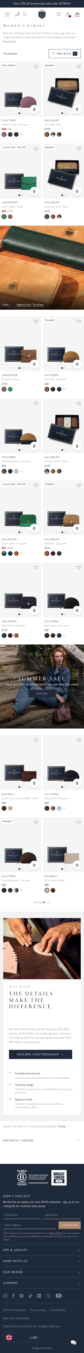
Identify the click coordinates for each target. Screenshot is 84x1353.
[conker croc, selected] (4, 808)
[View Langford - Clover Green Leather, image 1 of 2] (20, 170)
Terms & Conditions (15, 1310)
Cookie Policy (58, 1310)
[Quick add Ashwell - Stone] (77, 865)
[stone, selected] (46, 890)
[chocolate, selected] (4, 890)
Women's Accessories (43, 1126)
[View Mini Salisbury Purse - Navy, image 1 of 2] (20, 589)
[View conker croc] (53, 890)
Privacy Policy (55, 1233)
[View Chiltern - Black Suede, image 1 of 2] (63, 589)
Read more (9, 41)
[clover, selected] (4, 216)
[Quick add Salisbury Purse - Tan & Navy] (77, 191)
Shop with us (15, 1261)
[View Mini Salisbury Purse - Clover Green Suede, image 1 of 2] (20, 507)
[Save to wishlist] (35, 66)
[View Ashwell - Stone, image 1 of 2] (63, 844)
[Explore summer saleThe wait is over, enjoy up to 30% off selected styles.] (42, 268)
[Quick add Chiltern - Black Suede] (77, 610)
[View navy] (10, 134)
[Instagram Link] (5, 1296)
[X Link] (48, 1296)
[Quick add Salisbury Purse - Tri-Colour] (77, 446)
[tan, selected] (46, 134)
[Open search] (24, 14)
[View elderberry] (53, 553)
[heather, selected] (4, 134)
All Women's (20, 1126)
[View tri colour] (53, 134)
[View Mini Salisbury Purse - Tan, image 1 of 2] (63, 507)
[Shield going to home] (42, 14)
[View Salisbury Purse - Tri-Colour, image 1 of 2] (63, 425)
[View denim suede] (16, 890)
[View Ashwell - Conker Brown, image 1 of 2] (20, 762)
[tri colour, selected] (46, 471)
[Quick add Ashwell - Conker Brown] (34, 783)
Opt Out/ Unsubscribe (16, 1318)
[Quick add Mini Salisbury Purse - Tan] (77, 528)
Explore (42, 693)
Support (10, 1283)
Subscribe (69, 1225)
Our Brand (13, 1272)
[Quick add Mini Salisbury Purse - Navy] (34, 610)
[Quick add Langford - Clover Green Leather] (34, 191)
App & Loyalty (15, 1250)
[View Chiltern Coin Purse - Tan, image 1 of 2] (63, 343)
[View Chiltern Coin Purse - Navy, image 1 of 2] (63, 762)
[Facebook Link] (13, 1296)
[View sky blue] (16, 471)
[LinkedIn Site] (39, 1296)
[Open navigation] (7, 14)
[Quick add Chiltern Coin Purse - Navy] (77, 783)
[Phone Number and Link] (17, 14)
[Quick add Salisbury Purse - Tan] (77, 109)
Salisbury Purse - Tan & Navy (30, 304)
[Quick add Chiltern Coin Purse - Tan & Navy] (34, 446)
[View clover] (10, 389)
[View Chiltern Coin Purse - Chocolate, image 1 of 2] (20, 844)
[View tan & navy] (59, 134)
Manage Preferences (42, 1348)
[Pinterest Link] (21, 1296)
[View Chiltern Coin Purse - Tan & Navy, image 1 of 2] (20, 425)
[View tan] (10, 216)
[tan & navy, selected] (46, 216)
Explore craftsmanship (40, 1054)
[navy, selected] (4, 635)
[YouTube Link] (59, 1296)
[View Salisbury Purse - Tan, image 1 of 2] (63, 88)
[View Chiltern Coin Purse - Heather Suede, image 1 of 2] (20, 88)
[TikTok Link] (30, 1296)
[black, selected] (46, 635)
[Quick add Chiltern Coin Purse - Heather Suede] (34, 109)
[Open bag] (77, 14)
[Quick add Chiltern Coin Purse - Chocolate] (34, 865)
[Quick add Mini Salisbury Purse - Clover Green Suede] (34, 528)
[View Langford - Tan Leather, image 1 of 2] (20, 343)
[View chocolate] (16, 134)
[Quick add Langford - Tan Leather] (34, 364)
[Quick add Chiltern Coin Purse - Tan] (77, 364)
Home (7, 1126)
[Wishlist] (59, 14)
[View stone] (10, 808)
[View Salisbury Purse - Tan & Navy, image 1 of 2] (63, 170)
